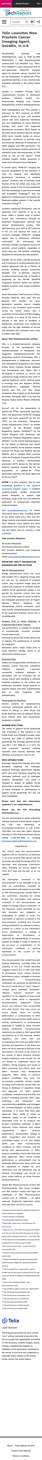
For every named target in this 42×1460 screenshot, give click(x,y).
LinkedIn (29, 530)
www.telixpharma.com (18, 510)
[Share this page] (38, 21)
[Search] (26, 21)
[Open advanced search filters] (32, 21)
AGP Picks (6, 4)
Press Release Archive (25, 1445)
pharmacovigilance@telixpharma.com (19, 841)
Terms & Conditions (21, 1456)
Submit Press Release (21, 1451)
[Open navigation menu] (4, 21)
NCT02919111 (6, 1226)
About (10, 1445)
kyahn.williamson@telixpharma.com (24, 557)
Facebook (6, 533)
